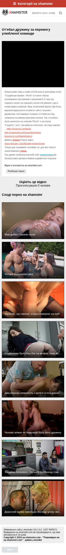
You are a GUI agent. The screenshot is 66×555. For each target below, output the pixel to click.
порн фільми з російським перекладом (25, 143)
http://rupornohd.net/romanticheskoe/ (23, 132)
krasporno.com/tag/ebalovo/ (18, 136)
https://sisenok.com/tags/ (19, 129)
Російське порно (16, 171)
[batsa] (14, 13)
